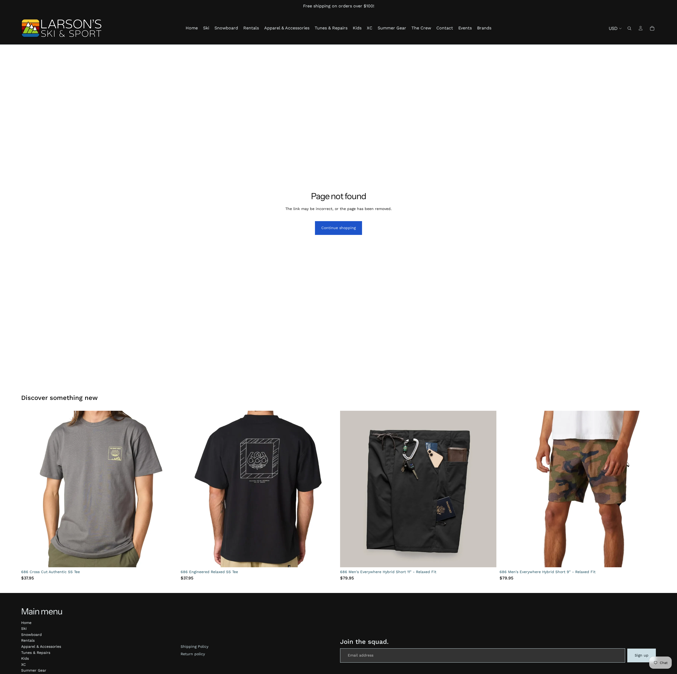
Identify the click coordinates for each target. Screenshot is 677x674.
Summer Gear (33, 670)
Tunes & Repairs (35, 652)
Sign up (641, 655)
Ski (24, 628)
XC (23, 664)
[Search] (629, 28)
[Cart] (652, 28)
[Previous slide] (29, 489)
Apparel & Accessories (41, 646)
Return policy (193, 654)
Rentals (28, 640)
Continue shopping (338, 228)
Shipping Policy (194, 646)
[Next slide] (169, 489)
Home (26, 623)
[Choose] (169, 559)
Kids (25, 658)
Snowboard (31, 634)
